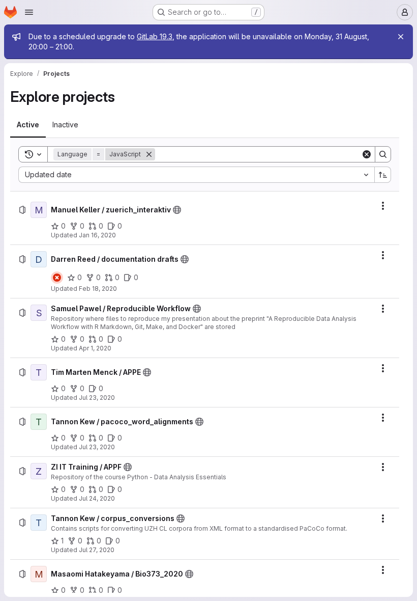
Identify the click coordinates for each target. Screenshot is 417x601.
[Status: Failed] (57, 277)
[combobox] (196, 175)
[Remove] (149, 154)
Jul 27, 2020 (96, 550)
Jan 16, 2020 (97, 235)
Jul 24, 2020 (97, 498)
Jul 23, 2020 (97, 397)
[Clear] (367, 154)
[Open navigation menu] (29, 12)
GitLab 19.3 (154, 36)
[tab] (28, 125)
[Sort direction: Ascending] (383, 175)
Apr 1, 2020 (95, 348)
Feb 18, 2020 (98, 288)
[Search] (383, 154)
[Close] (401, 37)
